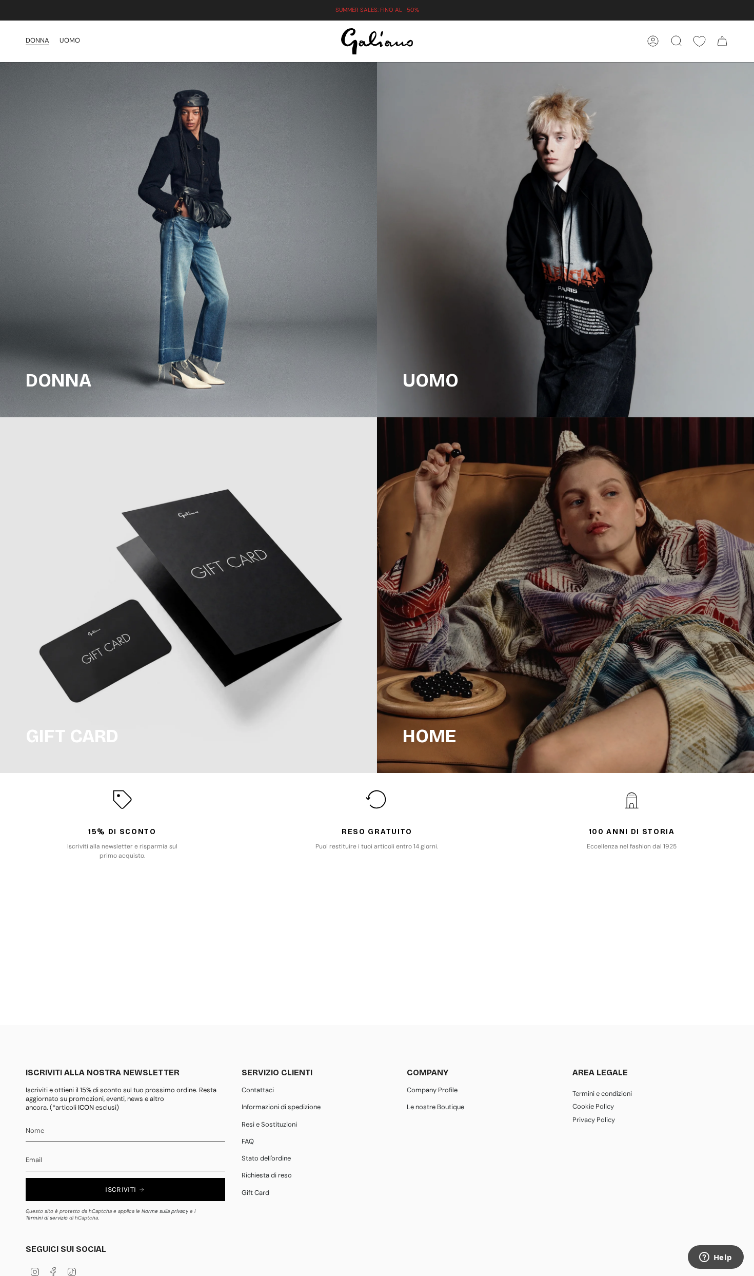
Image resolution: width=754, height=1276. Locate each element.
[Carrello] (722, 41)
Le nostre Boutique (435, 1107)
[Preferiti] (699, 41)
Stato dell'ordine (266, 1158)
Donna (37, 40)
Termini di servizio (47, 1217)
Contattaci (258, 1090)
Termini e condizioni (602, 1093)
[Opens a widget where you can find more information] (715, 1258)
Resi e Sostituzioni (269, 1124)
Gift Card (255, 1192)
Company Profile (432, 1090)
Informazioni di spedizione (281, 1107)
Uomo (69, 40)
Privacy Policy (593, 1119)
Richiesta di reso (267, 1175)
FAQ (248, 1141)
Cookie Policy (593, 1106)
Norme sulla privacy (165, 1211)
